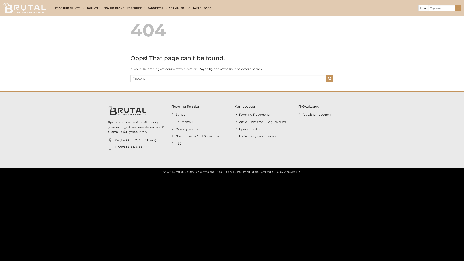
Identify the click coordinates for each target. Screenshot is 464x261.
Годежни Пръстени (69, 8)
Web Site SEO (292, 171)
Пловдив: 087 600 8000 (132, 147)
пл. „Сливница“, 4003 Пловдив (137, 140)
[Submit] (458, 8)
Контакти (194, 8)
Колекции (134, 8)
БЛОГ (207, 8)
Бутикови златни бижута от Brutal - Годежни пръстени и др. (215, 171)
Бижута (93, 8)
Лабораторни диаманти (165, 8)
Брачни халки (113, 8)
